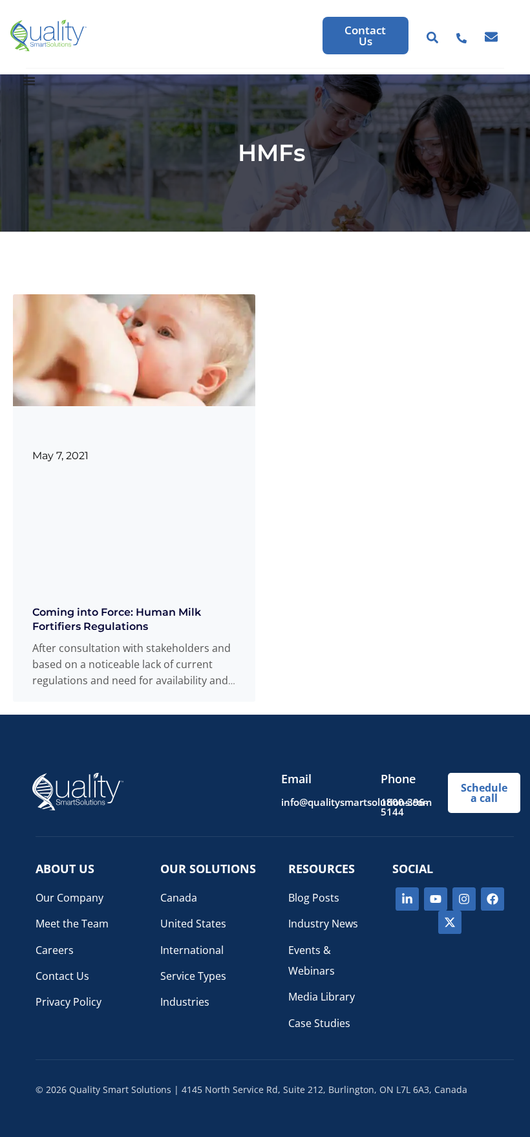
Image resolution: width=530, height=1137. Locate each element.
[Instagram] (464, 899)
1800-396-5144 (404, 807)
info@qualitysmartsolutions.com (356, 802)
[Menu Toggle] (29, 80)
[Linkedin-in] (407, 899)
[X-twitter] (449, 922)
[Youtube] (435, 899)
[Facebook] (492, 899)
